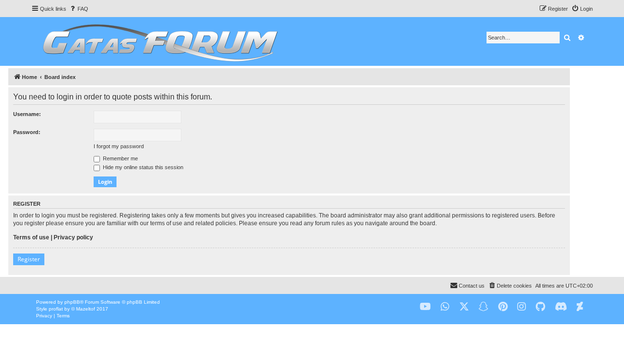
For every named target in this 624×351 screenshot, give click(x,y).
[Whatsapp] (445, 307)
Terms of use (31, 237)
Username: (27, 114)
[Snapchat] (483, 307)
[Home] (158, 41)
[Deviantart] (579, 307)
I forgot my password (119, 146)
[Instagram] (521, 307)
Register (29, 259)
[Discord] (560, 307)
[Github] (540, 307)
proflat (56, 309)
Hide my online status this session (142, 167)
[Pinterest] (503, 307)
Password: (26, 132)
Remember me (119, 158)
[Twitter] (464, 307)
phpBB (72, 302)
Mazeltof (85, 309)
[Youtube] (425, 307)
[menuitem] (78, 9)
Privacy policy (73, 237)
